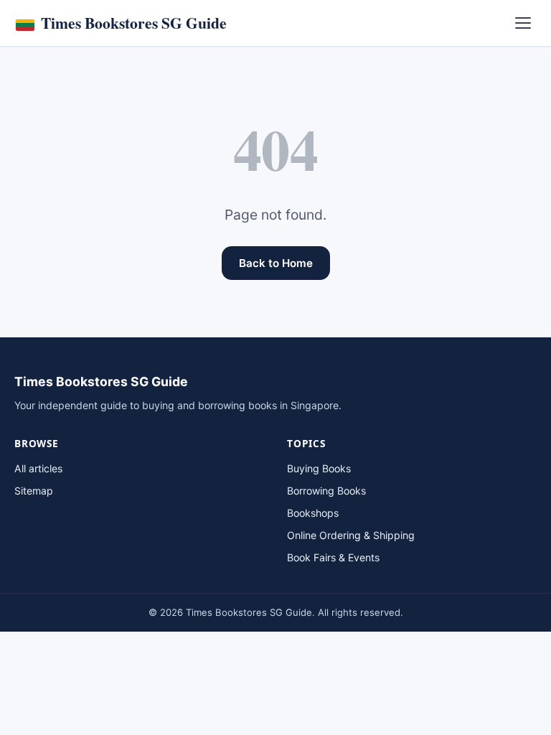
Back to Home (276, 263)
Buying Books (319, 468)
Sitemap (33, 490)
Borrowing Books (326, 490)
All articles (38, 468)
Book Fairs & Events (333, 557)
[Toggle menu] (523, 23)
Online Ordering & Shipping (351, 535)
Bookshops (313, 513)
